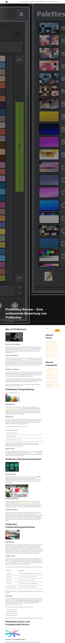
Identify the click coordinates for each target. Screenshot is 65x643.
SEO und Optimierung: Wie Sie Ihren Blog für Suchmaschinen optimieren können (53, 386)
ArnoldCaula (48, 373)
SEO (48, 1)
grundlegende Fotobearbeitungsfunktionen (12, 408)
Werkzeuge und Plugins (54, 1)
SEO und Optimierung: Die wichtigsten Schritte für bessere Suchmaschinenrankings (52, 370)
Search (47, 328)
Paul (7, 321)
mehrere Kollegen (33, 452)
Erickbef (47, 377)
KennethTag (48, 381)
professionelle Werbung (26, 359)
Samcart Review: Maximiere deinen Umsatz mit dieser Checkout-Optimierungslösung (52, 343)
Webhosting (32, 1)
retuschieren (29, 348)
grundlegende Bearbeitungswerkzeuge (26, 502)
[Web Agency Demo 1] (6, 2)
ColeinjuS (47, 368)
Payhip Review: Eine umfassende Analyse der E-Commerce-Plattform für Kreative (52, 350)
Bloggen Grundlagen (25, 1)
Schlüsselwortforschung (41, 1)
